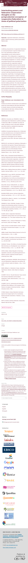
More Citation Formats (7, 398)
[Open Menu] (1, 1)
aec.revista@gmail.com (12, 545)
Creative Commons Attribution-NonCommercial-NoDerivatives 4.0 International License (11, 340)
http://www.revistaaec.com (9, 547)
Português (4, 411)
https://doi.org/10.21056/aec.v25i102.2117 (14, 34)
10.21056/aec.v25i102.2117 (11, 392)
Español (4, 408)
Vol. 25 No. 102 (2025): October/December (10, 6)
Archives (7, 4)
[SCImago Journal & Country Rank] (10, 422)
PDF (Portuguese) (6, 307)
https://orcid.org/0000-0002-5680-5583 (9, 30)
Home (2, 4)
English (4, 406)
